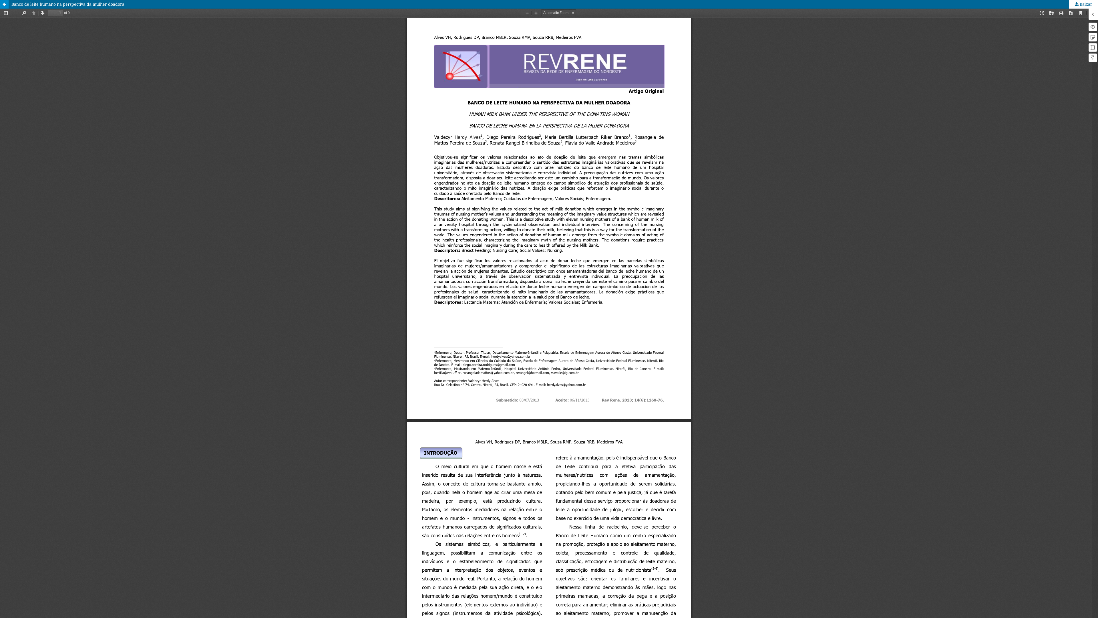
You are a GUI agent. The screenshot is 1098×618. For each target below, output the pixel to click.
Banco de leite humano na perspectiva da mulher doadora (67, 4)
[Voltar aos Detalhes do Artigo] (4, 4)
